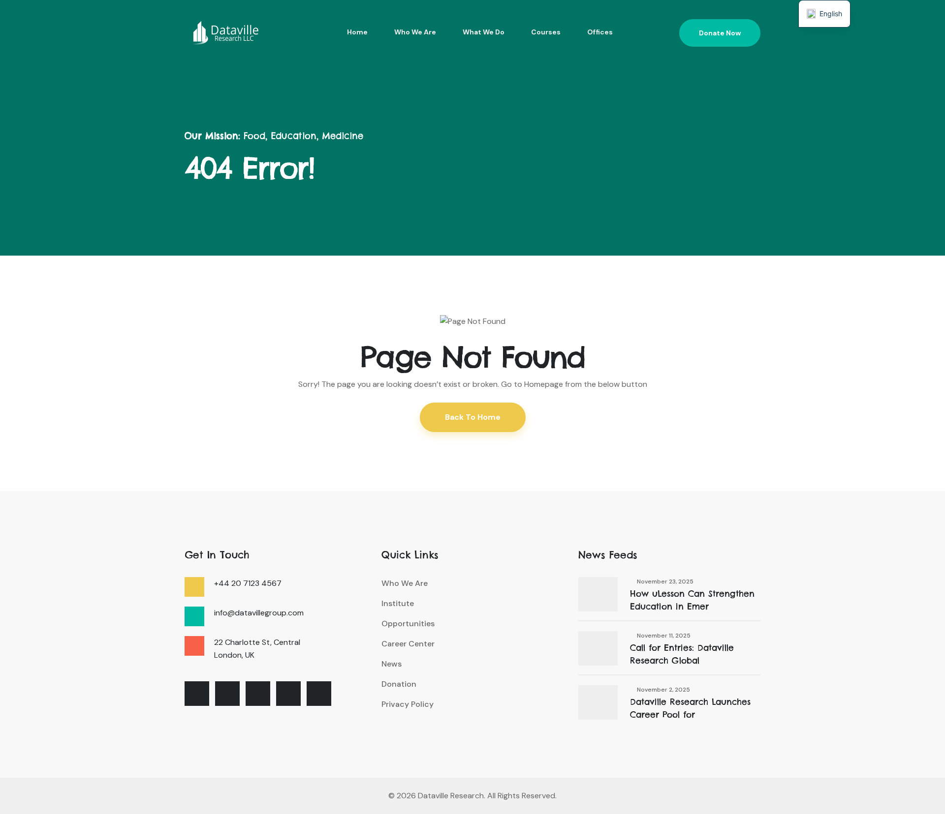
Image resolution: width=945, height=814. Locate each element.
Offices (600, 32)
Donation (398, 684)
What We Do (483, 32)
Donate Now (720, 33)
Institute (397, 603)
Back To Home (473, 417)
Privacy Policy (407, 704)
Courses (546, 32)
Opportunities (408, 623)
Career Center (408, 644)
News (391, 664)
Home (357, 32)
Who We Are (415, 32)
